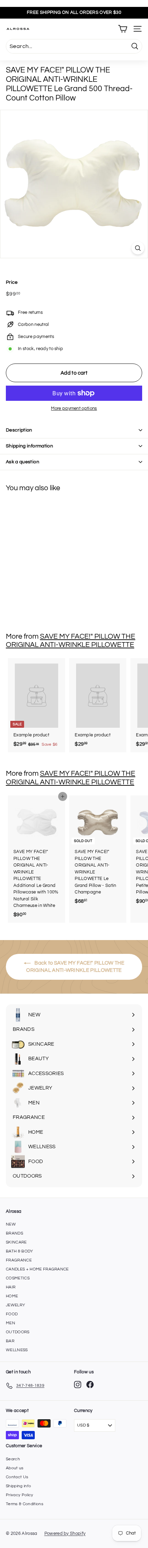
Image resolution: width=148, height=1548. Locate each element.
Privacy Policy (19, 1495)
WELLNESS (17, 1350)
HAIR (10, 1287)
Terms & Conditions (24, 1504)
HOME (12, 1296)
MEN (10, 1323)
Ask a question (22, 461)
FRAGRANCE (19, 1260)
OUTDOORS (18, 1332)
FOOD (12, 1314)
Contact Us (17, 1477)
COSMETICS (18, 1278)
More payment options (74, 408)
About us (15, 1468)
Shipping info (18, 1486)
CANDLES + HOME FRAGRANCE (37, 1269)
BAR (10, 1341)
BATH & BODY (19, 1251)
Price (12, 282)
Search (13, 1459)
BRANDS (14, 1233)
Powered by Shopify (65, 1533)
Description (19, 430)
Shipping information (29, 446)
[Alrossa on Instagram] (77, 1384)
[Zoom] (137, 248)
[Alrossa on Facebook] (90, 1384)
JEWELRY (15, 1305)
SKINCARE (16, 1242)
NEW (11, 1224)
